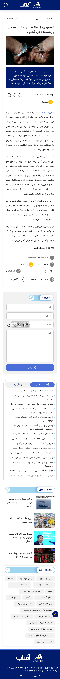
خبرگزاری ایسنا (39, 248)
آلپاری (28, 597)
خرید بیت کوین (45, 578)
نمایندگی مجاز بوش (44, 584)
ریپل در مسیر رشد (44, 616)
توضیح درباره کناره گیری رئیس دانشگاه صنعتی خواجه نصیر (33, 419)
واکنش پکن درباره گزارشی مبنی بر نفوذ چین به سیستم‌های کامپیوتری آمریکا (33, 427)
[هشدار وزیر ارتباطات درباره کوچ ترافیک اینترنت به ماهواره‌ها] (43, 537)
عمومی (39, 19)
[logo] (30, 4)
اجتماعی (48, 19)
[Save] (52, 271)
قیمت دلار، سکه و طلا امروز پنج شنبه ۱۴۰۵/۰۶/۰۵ (32, 433)
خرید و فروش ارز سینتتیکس (40, 622)
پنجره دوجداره (26, 578)
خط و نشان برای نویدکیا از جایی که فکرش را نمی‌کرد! (31, 453)
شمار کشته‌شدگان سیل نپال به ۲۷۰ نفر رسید (34, 391)
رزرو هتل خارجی (45, 603)
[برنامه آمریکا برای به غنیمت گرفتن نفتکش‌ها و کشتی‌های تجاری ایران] (43, 502)
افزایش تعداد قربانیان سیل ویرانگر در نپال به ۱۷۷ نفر (31, 470)
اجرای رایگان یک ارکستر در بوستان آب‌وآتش (35, 443)
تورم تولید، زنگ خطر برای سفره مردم (21, 520)
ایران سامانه (24, 676)
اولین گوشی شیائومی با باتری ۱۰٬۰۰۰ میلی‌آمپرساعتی (31, 457)
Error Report (43, 264)
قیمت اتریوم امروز (44, 641)
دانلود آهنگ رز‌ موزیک (19, 584)
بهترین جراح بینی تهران (31, 591)
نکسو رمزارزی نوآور (24, 603)
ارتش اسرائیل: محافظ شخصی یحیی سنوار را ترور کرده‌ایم (33, 397)
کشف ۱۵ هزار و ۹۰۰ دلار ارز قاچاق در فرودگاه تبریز (32, 438)
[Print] (46, 271)
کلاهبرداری (31, 279)
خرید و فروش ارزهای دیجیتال (40, 635)
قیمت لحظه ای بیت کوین (41, 629)
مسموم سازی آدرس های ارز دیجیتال (37, 610)
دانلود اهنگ (13, 597)
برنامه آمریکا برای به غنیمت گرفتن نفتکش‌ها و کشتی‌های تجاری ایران (19, 502)
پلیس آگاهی (18, 279)
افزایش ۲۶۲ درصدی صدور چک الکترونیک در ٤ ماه (32, 475)
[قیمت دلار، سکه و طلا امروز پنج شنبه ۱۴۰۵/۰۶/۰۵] (43, 555)
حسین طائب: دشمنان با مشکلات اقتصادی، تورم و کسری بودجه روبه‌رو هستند (32, 410)
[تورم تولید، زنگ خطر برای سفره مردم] (43, 520)
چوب (50, 591)
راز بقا (10, 578)
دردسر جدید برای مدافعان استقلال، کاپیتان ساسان (32, 448)
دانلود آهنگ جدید (44, 597)
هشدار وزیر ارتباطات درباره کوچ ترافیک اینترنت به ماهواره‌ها (33, 464)
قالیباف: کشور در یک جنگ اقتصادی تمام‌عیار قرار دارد (31, 404)
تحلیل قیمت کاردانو (22, 616)
